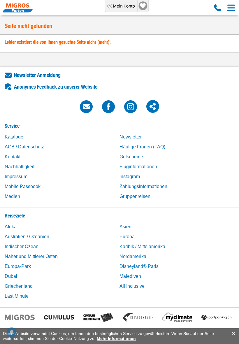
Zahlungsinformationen (143, 186)
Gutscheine (131, 156)
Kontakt (12, 156)
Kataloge (14, 136)
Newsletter (130, 136)
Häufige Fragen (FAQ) (142, 146)
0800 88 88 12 (216, 7)
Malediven (130, 276)
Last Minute (17, 296)
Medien (12, 196)
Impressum (16, 176)
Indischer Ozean (21, 246)
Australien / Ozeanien (27, 236)
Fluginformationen (138, 166)
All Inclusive (132, 286)
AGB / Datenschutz (24, 146)
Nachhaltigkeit (19, 166)
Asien (125, 226)
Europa (127, 236)
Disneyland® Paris (139, 266)
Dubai (11, 276)
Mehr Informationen (116, 338)
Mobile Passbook (23, 186)
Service (12, 126)
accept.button (233, 333)
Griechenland (19, 286)
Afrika (11, 226)
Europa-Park (18, 266)
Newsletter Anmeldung (37, 75)
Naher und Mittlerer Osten (31, 256)
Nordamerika (132, 256)
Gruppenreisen (134, 196)
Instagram (129, 176)
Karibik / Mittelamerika (142, 246)
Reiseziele (15, 216)
